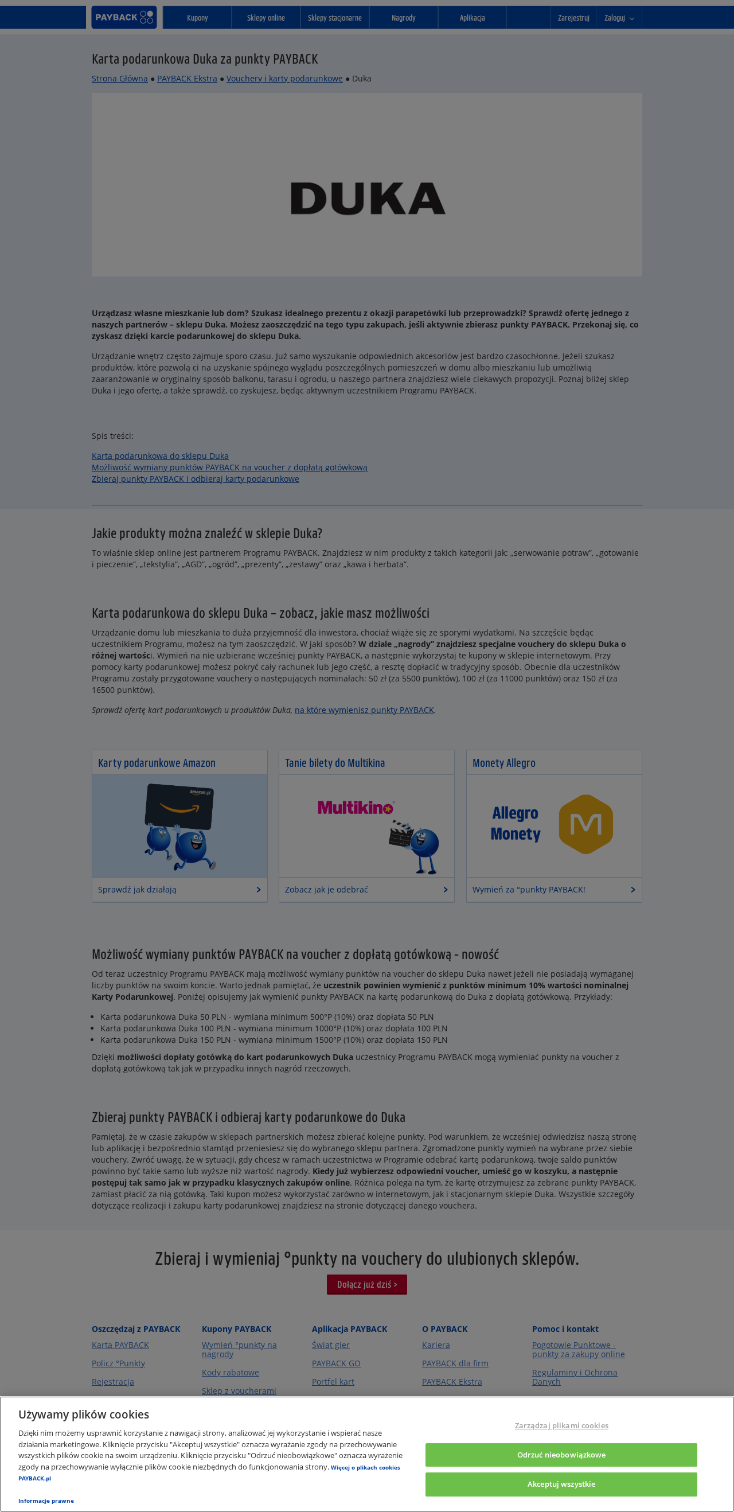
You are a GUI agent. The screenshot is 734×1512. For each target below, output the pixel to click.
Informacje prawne (46, 1501)
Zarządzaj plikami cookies (561, 1425)
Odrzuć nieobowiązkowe (561, 1454)
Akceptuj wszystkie (561, 1484)
